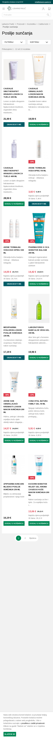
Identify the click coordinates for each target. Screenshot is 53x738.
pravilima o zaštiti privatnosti (33, 723)
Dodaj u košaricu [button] (39, 124)
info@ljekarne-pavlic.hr (43, 2)
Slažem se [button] (9, 734)
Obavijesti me (14, 124)
